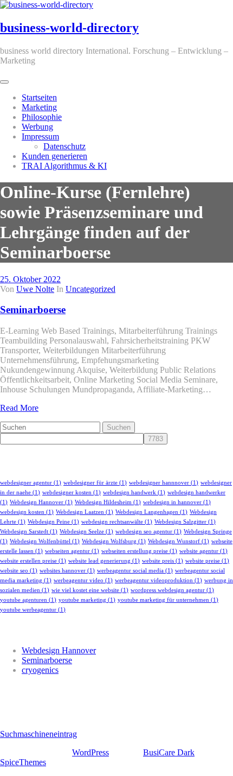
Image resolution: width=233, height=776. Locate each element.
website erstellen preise (33, 561)
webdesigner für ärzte (95, 483)
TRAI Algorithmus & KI (64, 165)
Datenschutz (64, 146)
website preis (162, 561)
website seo (18, 571)
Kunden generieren (54, 156)
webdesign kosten (27, 512)
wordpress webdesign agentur (172, 590)
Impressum (40, 136)
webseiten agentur (72, 551)
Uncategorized (90, 289)
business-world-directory (69, 28)
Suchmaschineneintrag (38, 734)
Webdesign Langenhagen (151, 512)
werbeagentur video (83, 580)
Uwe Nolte (35, 289)
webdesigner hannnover (163, 483)
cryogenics (40, 670)
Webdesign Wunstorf (178, 541)
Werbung (37, 126)
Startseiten (39, 97)
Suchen (119, 427)
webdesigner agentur (30, 483)
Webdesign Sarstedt (28, 532)
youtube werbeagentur (33, 610)
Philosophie (42, 117)
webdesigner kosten (71, 492)
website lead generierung (104, 561)
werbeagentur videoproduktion (158, 580)
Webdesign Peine (53, 522)
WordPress (90, 752)
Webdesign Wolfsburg (114, 541)
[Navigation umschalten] (4, 82)
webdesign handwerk (134, 492)
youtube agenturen (28, 600)
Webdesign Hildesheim (108, 502)
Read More (19, 407)
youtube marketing (87, 600)
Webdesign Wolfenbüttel (45, 541)
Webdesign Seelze (86, 532)
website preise (207, 561)
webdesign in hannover (177, 502)
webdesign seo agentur (148, 532)
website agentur (203, 551)
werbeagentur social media (135, 571)
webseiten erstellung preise (139, 551)
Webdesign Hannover (41, 502)
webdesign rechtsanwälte (116, 522)
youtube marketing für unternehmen (168, 600)
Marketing (39, 107)
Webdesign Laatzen (84, 512)
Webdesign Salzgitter (185, 522)
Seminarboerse (33, 309)
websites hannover (67, 571)
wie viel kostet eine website (89, 590)
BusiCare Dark (169, 752)
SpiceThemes (23, 762)
